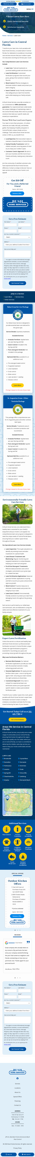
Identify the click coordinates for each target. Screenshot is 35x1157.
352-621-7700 (19, 1119)
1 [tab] (15, 930)
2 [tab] (17, 930)
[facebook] (17, 1078)
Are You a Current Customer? (12, 234)
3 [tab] (20, 930)
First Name (7, 222)
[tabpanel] (17, 903)
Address (6, 242)
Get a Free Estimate (17, 719)
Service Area (20, 297)
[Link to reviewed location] (17, 942)
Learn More (8, 297)
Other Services (9, 299)
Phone (6, 228)
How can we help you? (10, 249)
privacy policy (7, 278)
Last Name (21, 222)
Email (19, 228)
